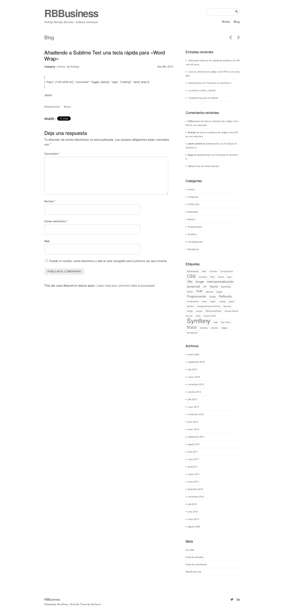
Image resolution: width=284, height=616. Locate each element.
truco (192, 327)
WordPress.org (193, 571)
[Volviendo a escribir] (229, 37)
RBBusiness (71, 13)
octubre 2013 (194, 391)
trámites (204, 327)
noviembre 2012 (196, 414)
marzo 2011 (194, 474)
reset (204, 301)
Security (227, 306)
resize (213, 301)
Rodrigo (74, 66)
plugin (219, 291)
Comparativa (226, 271)
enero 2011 (193, 481)
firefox (221, 276)
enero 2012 (193, 429)
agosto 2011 (194, 444)
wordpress (192, 332)
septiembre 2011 (196, 436)
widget (224, 327)
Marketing (193, 211)
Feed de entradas (195, 557)
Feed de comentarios (196, 564)
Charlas (213, 271)
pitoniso (209, 291)
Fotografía (193, 196)
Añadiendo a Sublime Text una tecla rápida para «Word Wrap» (104, 55)
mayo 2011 (193, 459)
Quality (212, 296)
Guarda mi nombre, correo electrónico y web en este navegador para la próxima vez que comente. (108, 261)
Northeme (96, 604)
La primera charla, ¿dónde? (202, 90)
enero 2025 (193, 354)
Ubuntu (214, 327)
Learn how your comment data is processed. (126, 285)
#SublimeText (52, 106)
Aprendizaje (193, 271)
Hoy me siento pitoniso (207, 166)
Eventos (203, 276)
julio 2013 (192, 399)
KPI (205, 286)
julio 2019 (192, 369)
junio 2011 (193, 451)
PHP (199, 291)
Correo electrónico (56, 221)
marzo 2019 (194, 376)
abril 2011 (193, 466)
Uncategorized (195, 241)
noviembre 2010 (196, 496)
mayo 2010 (193, 519)
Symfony (192, 234)
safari (231, 301)
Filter (212, 276)
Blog (237, 21)
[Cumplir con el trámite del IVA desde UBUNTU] (237, 37)
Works (226, 21)
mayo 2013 (193, 406)
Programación (195, 226)
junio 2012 (193, 421)
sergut (199, 310)
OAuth (190, 291)
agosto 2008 (194, 526)
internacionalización (220, 281)
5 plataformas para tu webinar (203, 97)
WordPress (63, 604)
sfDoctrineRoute (213, 310)
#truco (67, 106)
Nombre (50, 201)
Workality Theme (78, 604)
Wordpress (193, 249)
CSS (191, 276)
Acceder (190, 549)
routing (222, 301)
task (215, 322)
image (200, 281)
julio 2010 (192, 504)
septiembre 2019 (196, 361)
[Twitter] (231, 599)
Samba (190, 306)
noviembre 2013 (196, 384)
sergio (190, 310)
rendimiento (193, 301)
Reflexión (225, 296)
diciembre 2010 (195, 489)
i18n (190, 281)
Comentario (52, 154)
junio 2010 (193, 511)
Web (47, 241)
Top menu (226, 322)
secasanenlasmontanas (208, 306)
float (229, 276)
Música (191, 219)
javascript (193, 286)
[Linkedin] (238, 599)
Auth (204, 271)
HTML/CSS (193, 204)
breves (61, 66)
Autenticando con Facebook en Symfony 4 (209, 82)
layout (214, 286)
